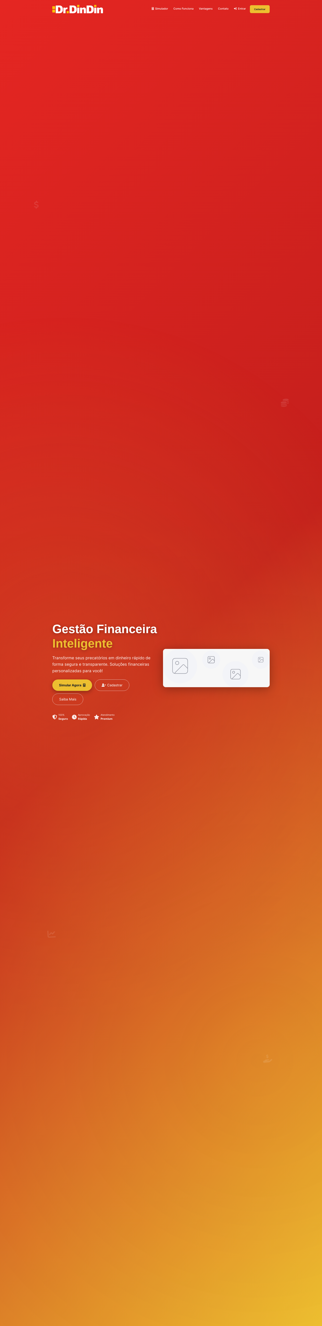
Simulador (161, 8)
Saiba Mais (67, 699)
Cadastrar (259, 9)
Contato (223, 8)
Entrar (241, 8)
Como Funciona (183, 8)
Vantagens (206, 8)
